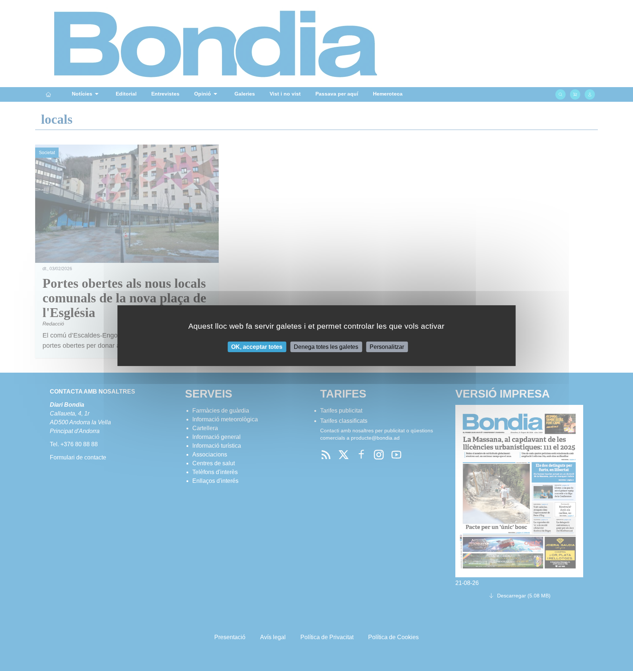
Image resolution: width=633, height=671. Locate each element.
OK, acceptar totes (256, 346)
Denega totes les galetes (326, 346)
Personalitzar (387, 346)
